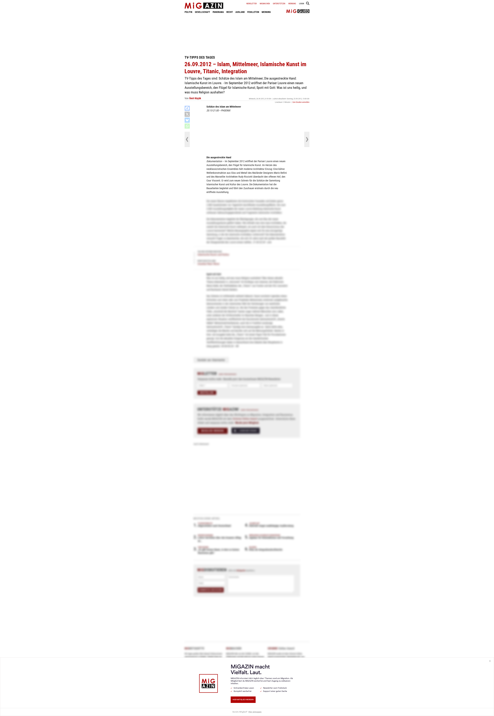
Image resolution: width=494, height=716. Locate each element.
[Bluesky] (187, 120)
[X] (187, 114)
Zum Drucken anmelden (300, 102)
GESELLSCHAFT (202, 12)
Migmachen (265, 3)
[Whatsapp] (187, 126)
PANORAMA (218, 12)
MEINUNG (266, 12)
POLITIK (188, 12)
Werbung (292, 3)
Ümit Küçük (195, 98)
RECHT (229, 12)
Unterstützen (279, 3)
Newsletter (251, 3)
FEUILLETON (253, 12)
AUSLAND (240, 12)
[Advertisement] (247, 34)
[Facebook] (187, 108)
